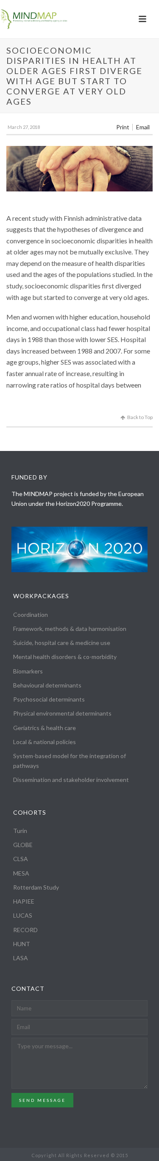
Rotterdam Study (36, 887)
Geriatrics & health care (44, 727)
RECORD (25, 929)
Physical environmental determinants (62, 713)
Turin (20, 830)
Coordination (30, 614)
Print (122, 127)
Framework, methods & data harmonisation (69, 628)
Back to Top (140, 417)
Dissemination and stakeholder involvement (71, 779)
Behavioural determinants (47, 685)
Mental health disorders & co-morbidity (65, 656)
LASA (20, 957)
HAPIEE (23, 901)
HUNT (21, 943)
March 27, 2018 (24, 127)
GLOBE (23, 844)
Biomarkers (28, 671)
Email (143, 127)
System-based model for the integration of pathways (69, 760)
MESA (21, 873)
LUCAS (22, 915)
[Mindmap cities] (34, 19)
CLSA (20, 858)
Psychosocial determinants (49, 699)
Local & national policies (44, 741)
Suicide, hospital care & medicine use (61, 642)
